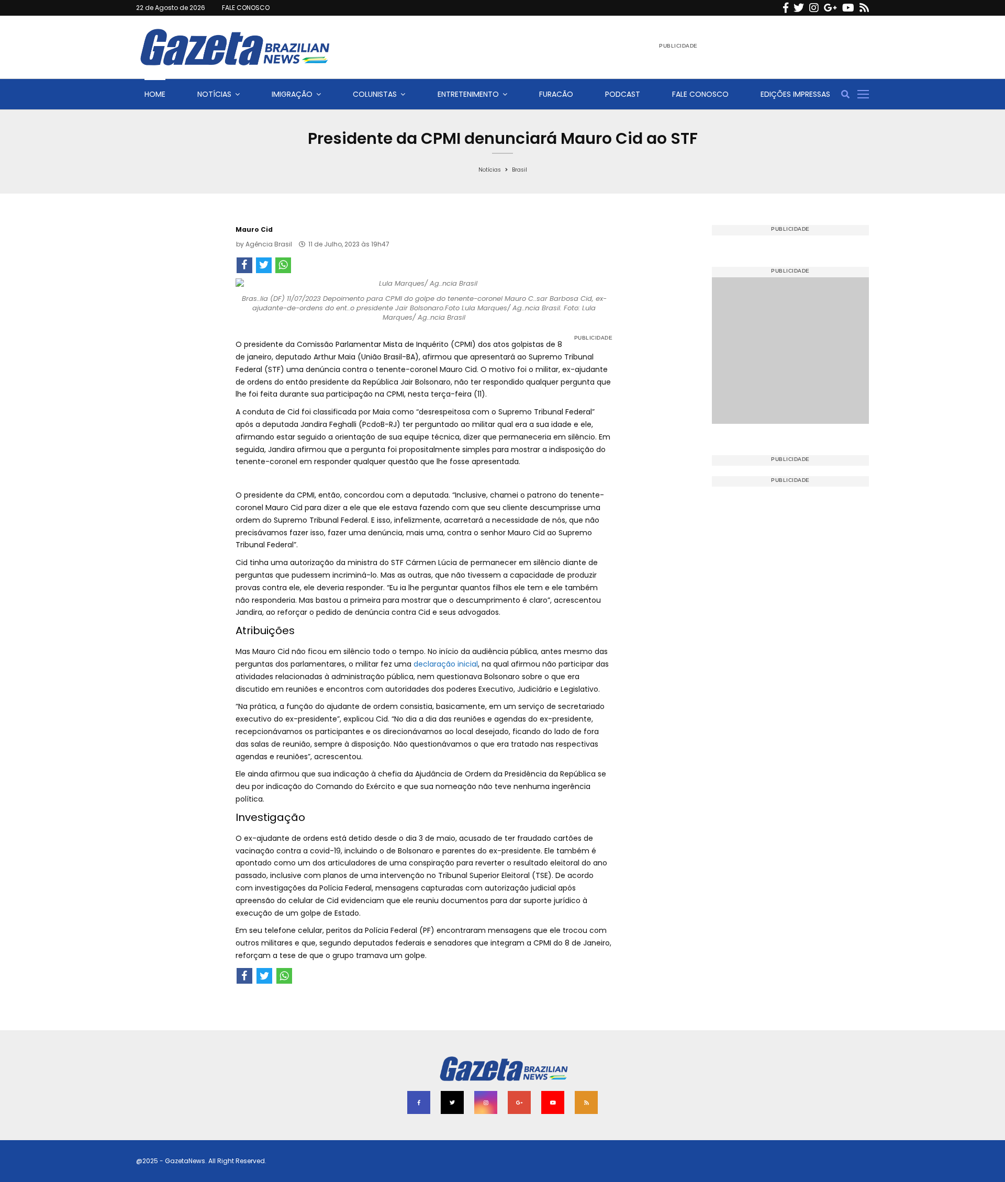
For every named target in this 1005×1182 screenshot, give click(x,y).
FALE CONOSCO (246, 7)
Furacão (556, 94)
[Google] (830, 8)
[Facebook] (785, 8)
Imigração (292, 94)
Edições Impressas (795, 94)
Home (154, 94)
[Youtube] (848, 8)
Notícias (214, 94)
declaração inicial (446, 664)
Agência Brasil (268, 244)
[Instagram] (814, 8)
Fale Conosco (700, 94)
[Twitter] (799, 8)
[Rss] (864, 8)
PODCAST (622, 94)
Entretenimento (468, 94)
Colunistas (375, 94)
